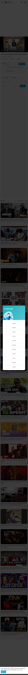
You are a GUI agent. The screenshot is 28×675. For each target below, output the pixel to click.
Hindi (14, 358)
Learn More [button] (20, 670)
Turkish (14, 353)
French (14, 336)
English (14, 323)
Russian (14, 345)
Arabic (14, 327)
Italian (14, 367)
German (14, 340)
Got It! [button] (3, 672)
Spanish (14, 349)
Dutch (14, 332)
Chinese (14, 362)
